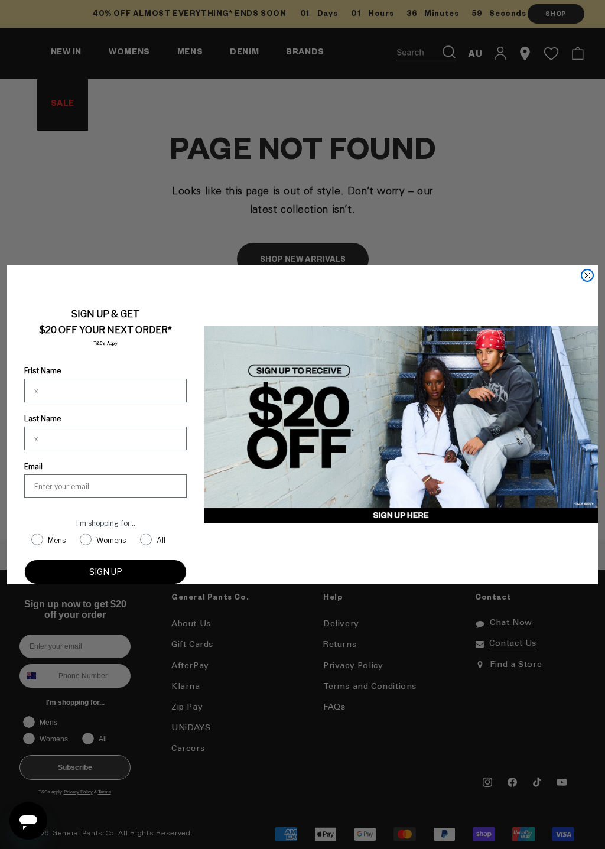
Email (33, 466)
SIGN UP (105, 572)
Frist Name (42, 370)
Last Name (42, 418)
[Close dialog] (587, 275)
